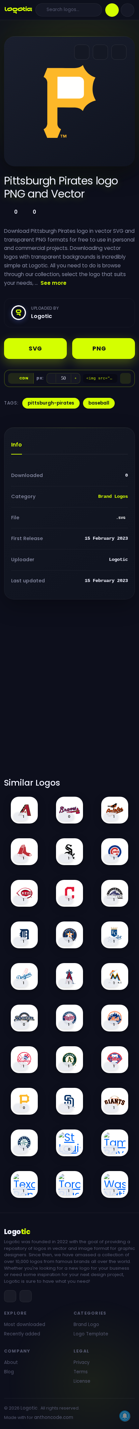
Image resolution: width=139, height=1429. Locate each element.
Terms (81, 1372)
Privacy (81, 1362)
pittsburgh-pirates (51, 403)
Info (16, 444)
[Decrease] (51, 378)
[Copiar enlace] (100, 52)
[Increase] (75, 378)
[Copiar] (125, 378)
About (11, 1362)
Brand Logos (113, 496)
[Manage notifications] (124, 1416)
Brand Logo (86, 1324)
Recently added (22, 1334)
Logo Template (91, 1334)
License (82, 1381)
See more (53, 282)
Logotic (29, 1408)
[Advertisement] (69, 693)
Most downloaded (24, 1324)
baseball (98, 403)
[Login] (127, 10)
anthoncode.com (53, 1417)
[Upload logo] (112, 10)
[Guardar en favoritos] (119, 52)
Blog (9, 1372)
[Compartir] (81, 52)
